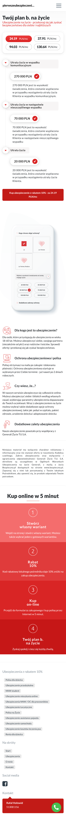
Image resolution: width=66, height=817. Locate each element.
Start (8, 750)
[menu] (58, 5)
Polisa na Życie (13, 712)
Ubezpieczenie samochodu (19, 723)
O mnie (9, 761)
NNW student (12, 690)
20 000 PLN (22, 161)
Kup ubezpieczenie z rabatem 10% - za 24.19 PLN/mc (33, 194)
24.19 (18, 39)
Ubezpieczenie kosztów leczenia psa (23, 729)
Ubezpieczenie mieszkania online (22, 696)
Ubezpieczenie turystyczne (19, 707)
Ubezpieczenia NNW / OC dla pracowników (27, 701)
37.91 (47, 39)
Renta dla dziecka (14, 734)
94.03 (18, 47)
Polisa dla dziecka (14, 680)
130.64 (47, 47)
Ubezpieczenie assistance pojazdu (22, 718)
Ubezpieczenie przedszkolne (19, 685)
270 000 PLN (23, 76)
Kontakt (10, 767)
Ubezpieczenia (13, 756)
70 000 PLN (22, 118)
